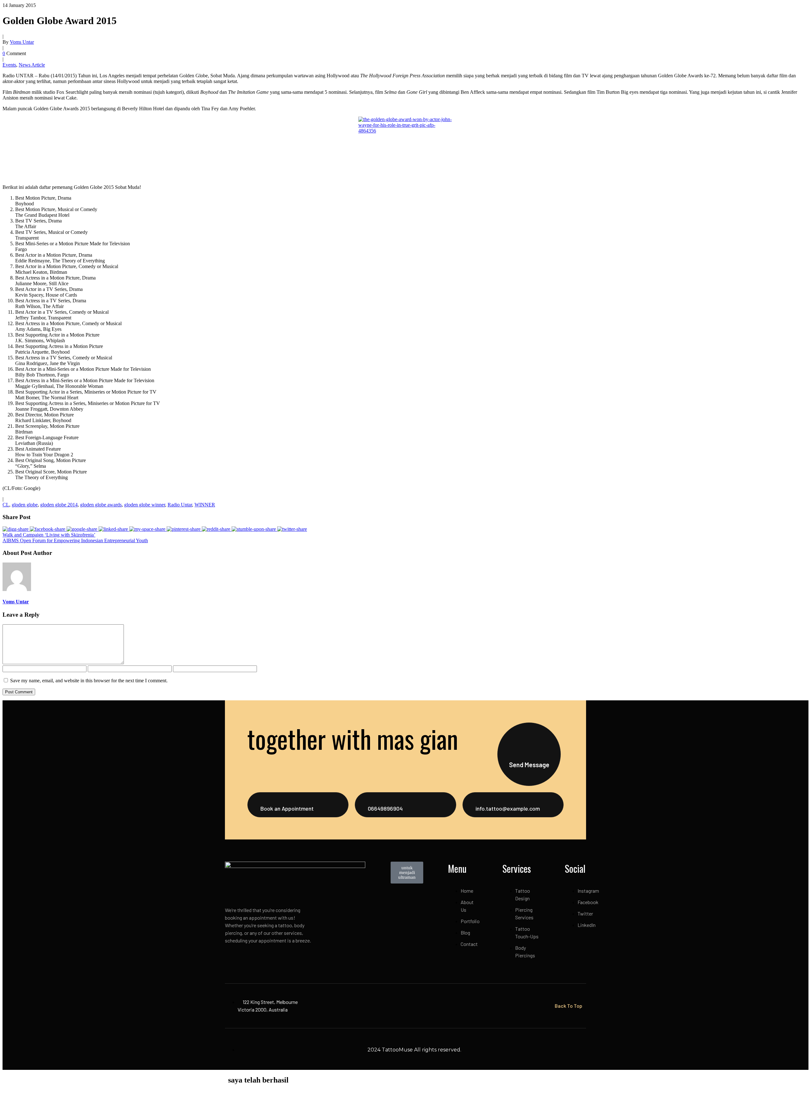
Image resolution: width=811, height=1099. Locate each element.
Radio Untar (180, 504)
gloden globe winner (144, 504)
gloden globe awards (101, 504)
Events (9, 64)
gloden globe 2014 (59, 504)
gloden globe (25, 504)
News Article (32, 64)
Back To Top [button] (568, 1006)
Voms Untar (22, 42)
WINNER (205, 504)
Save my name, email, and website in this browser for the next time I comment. (89, 680)
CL (6, 504)
